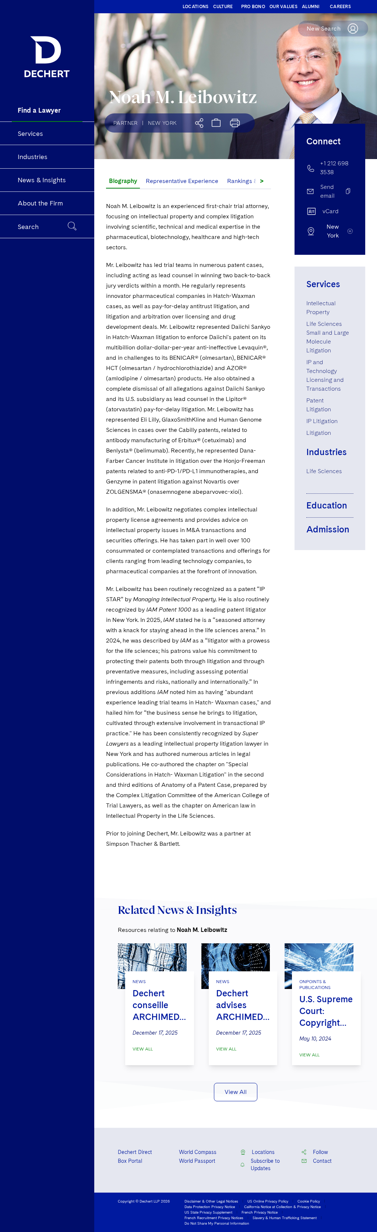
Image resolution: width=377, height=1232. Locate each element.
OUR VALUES (283, 6)
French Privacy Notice (260, 1212)
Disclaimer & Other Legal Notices (211, 1201)
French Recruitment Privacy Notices (213, 1217)
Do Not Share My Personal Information (216, 1223)
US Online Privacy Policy (267, 1201)
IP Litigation (322, 421)
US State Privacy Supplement (208, 1212)
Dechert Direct (135, 1152)
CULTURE (223, 6)
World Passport (197, 1161)
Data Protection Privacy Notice (209, 1206)
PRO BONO (253, 6)
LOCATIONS (196, 6)
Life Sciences (324, 471)
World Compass (197, 1152)
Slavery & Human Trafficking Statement (285, 1217)
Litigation (318, 432)
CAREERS (340, 6)
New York (162, 123)
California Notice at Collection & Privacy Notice (282, 1206)
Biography (123, 180)
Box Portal (130, 1161)
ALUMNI (311, 6)
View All (143, 1049)
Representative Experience (182, 180)
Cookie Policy (308, 1201)
